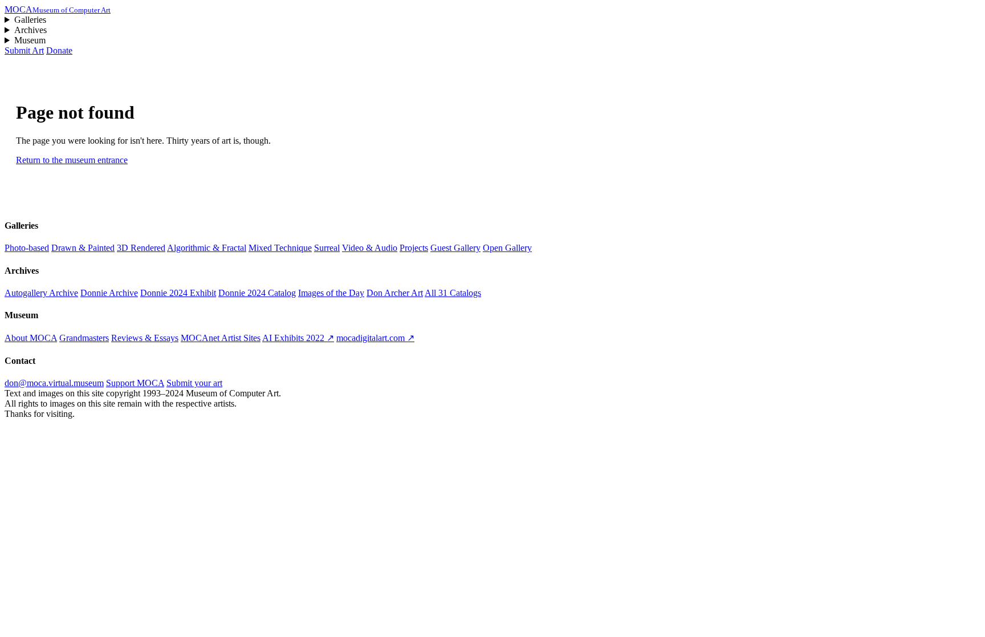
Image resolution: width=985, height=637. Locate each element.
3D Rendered (141, 248)
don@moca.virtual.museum (54, 383)
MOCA (58, 9)
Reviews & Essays (144, 338)
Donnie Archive (109, 293)
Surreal (327, 248)
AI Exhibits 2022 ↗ (298, 338)
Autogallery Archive (41, 293)
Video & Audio (369, 248)
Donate (59, 50)
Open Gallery (507, 248)
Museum (30, 40)
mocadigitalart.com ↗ (375, 338)
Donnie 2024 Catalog (257, 293)
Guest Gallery (455, 248)
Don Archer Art (395, 293)
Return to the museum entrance (72, 160)
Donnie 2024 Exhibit (178, 293)
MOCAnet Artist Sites (221, 338)
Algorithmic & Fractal (206, 248)
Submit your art (194, 383)
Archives (30, 30)
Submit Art (24, 50)
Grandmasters (84, 338)
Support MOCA (135, 383)
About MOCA (31, 338)
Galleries (30, 20)
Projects (414, 248)
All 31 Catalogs (453, 293)
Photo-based (27, 248)
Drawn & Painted (83, 248)
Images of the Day (331, 293)
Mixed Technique (280, 248)
